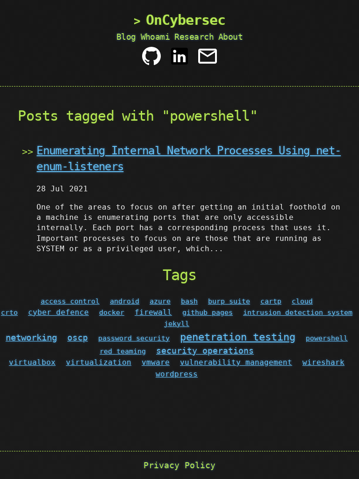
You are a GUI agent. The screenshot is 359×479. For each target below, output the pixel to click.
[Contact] (207, 59)
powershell (327, 338)
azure (160, 301)
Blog (126, 37)
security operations (205, 351)
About (230, 37)
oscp (77, 337)
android (124, 301)
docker (111, 312)
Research (194, 37)
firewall (153, 312)
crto (9, 312)
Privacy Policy (179, 465)
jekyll (176, 323)
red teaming (123, 351)
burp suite (229, 301)
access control (70, 301)
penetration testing (237, 337)
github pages (207, 312)
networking (31, 337)
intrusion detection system (297, 312)
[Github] (151, 59)
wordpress (177, 374)
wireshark (323, 362)
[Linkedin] (179, 59)
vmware (156, 362)
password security (134, 338)
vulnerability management (236, 362)
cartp (270, 301)
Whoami (155, 37)
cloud (302, 301)
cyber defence (58, 312)
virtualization (98, 362)
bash (189, 301)
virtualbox (32, 362)
